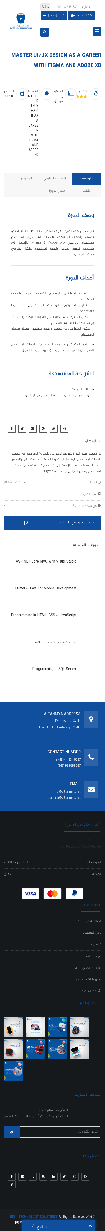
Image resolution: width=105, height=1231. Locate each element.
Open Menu (97, 31)
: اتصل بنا (73, 7)
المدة (93, 483)
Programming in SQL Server (54, 669)
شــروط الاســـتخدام (88, 980)
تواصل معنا (94, 945)
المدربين (26, 178)
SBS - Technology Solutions (33, 1217)
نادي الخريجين (92, 933)
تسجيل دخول (55, 16)
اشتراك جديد (84, 16)
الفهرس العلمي (55, 178)
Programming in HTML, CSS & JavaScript (43, 615)
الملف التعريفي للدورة (78, 522)
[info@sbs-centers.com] (22, 1177)
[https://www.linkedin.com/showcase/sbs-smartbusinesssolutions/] (54, 1177)
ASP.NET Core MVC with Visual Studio (46, 561)
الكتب (87, 190)
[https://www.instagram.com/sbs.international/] (75, 1177)
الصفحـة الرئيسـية (89, 921)
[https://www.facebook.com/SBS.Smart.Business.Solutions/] (12, 1177)
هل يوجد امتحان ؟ (85, 506)
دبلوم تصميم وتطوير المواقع (55, 642)
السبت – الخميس (90, 862)
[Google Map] (12, 1184)
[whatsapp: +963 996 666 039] (85, 1177)
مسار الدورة (57, 190)
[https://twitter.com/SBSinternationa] (64, 1177)
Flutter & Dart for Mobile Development (45, 588)
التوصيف (86, 178)
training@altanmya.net (64, 797)
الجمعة (96, 874)
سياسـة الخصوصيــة (88, 968)
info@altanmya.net (67, 791)
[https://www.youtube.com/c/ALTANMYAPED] (43, 1177)
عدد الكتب (90, 494)
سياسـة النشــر (91, 956)
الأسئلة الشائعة (91, 991)
